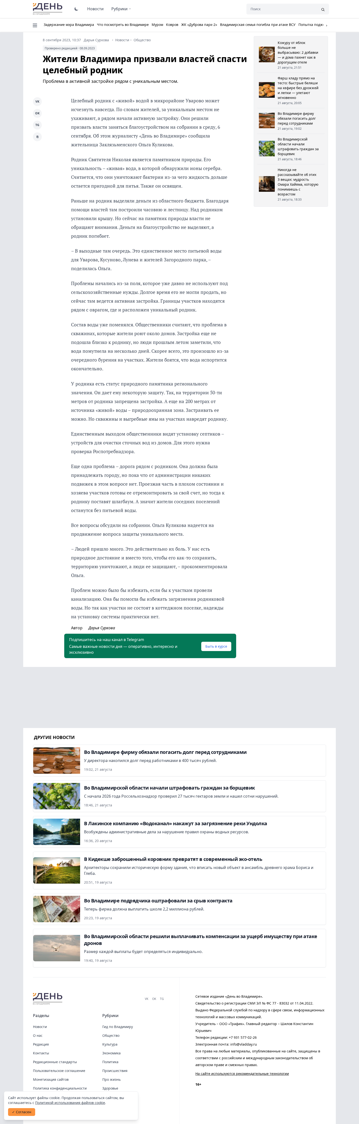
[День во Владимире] (48, 999)
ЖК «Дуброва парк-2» (199, 24)
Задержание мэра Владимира (69, 24)
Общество (142, 40)
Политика (110, 1062)
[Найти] (323, 9)
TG (37, 125)
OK (37, 113)
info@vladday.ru (243, 1044)
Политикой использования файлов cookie (70, 1102)
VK (37, 101)
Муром (157, 24)
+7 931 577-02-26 (243, 1037)
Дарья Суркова (96, 40)
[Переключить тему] (76, 8)
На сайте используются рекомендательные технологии (242, 1073)
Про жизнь (111, 1079)
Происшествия (114, 1070)
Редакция (41, 1044)
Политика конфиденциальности (60, 1088)
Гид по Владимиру (117, 1026)
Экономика (111, 1053)
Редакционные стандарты (55, 1062)
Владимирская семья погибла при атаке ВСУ (258, 24)
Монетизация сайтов (51, 1079)
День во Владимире (48, 9)
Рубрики (119, 8)
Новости (95, 8)
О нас (37, 1035)
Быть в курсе (216, 646)
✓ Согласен (21, 1112)
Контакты (41, 1053)
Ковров (172, 24)
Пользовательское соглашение (59, 1070)
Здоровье (110, 1088)
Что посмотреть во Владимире (123, 24)
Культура (109, 1044)
